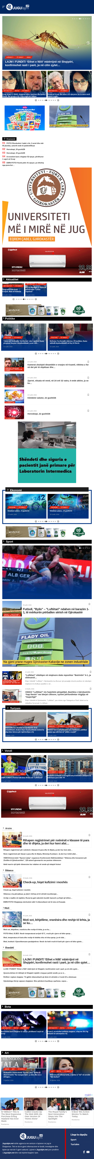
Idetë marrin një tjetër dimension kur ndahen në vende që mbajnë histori (32, 864)
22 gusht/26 (9, 402)
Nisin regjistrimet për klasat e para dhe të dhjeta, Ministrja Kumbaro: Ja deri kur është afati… (40, 854)
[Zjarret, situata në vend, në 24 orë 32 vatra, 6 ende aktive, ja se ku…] (14, 380)
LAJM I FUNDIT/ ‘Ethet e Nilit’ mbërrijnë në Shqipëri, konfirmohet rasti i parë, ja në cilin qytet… (56, 961)
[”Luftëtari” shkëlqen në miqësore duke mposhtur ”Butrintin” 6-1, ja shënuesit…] (12, 678)
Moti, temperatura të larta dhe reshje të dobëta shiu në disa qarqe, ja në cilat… (34, 937)
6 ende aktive (10, 386)
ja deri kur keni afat (11, 846)
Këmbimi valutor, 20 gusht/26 (19, 511)
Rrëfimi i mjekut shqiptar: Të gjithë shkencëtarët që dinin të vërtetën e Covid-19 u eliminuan (39, 977)
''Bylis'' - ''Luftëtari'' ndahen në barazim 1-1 (12, 615)
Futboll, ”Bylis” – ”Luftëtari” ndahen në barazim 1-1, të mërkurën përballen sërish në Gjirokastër (56, 610)
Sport (9, 582)
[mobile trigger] (4, 7)
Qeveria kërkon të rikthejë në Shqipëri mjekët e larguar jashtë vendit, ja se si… (34, 973)
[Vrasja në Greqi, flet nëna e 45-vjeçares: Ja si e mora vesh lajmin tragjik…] (24, 84)
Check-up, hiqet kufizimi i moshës (45, 882)
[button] (72, 19)
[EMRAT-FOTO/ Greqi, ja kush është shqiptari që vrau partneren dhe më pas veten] (70, 84)
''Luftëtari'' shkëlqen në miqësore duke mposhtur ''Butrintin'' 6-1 (11, 682)
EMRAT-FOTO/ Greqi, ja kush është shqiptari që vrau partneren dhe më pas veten (67, 95)
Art (6, 1071)
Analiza (9, 726)
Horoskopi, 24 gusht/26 (16, 149)
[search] (90, 7)
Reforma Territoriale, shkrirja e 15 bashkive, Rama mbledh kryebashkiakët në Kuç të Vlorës (22, 342)
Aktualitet (11, 60)
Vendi (27, 582)
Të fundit (21, 60)
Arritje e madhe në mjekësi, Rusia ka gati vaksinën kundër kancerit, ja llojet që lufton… (37, 898)
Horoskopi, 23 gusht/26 (16, 153)
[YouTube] (88, 1152)
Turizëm (29, 726)
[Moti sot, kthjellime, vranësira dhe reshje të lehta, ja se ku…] (12, 919)
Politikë (8, 337)
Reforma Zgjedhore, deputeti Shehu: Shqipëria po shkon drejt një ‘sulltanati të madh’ (68, 342)
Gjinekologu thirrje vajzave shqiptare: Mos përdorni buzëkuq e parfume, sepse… (35, 981)
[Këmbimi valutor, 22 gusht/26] (14, 396)
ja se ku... (7, 926)
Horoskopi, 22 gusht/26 (39, 414)
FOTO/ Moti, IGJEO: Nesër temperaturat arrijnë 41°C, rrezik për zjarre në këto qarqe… (37, 933)
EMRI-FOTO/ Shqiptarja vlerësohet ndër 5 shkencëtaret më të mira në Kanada (34, 902)
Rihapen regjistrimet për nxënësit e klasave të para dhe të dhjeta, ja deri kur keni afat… (56, 842)
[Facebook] (84, 1152)
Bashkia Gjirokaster (10, 702)
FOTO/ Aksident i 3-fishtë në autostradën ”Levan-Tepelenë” (12, 289)
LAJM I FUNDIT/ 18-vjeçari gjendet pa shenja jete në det (41, 65)
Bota (62, 90)
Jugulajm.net (14, 595)
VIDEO (77, 726)
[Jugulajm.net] (17, 7)
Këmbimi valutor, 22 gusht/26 (42, 398)
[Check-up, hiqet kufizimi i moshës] (12, 881)
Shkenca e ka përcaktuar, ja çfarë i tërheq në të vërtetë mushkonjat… (30, 894)
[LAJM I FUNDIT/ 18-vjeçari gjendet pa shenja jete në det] (47, 43)
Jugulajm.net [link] (8, 1143)
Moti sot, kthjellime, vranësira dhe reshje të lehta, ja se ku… (56, 921)
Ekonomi (12, 507)
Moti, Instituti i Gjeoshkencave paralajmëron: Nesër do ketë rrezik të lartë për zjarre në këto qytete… (43, 942)
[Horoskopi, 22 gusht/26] (14, 412)
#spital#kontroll (10, 886)
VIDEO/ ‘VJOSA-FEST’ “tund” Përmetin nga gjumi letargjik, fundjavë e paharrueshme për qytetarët (68, 1076)
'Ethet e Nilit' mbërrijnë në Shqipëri (12, 965)
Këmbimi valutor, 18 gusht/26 (61, 511)
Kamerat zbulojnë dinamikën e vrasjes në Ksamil (13, 369)
